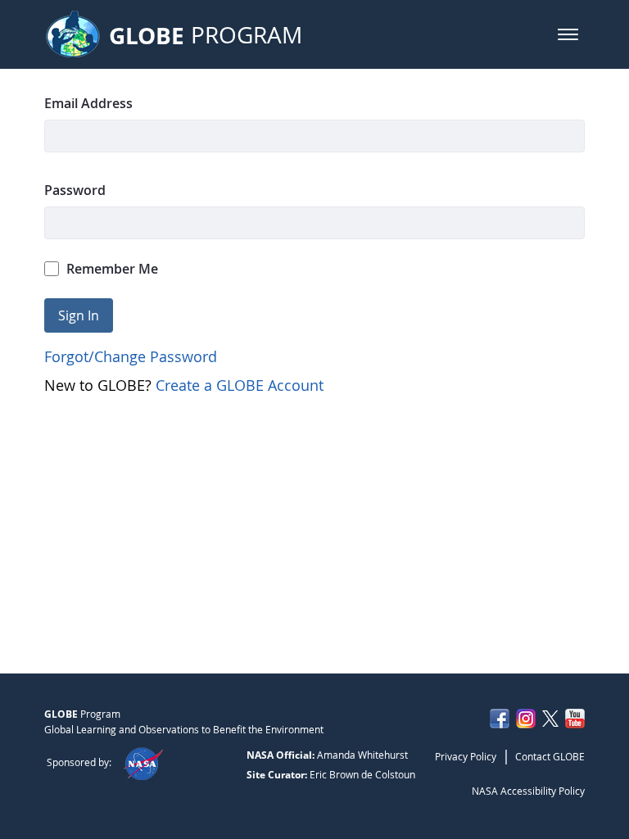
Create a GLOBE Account (240, 385)
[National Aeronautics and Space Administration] (143, 762)
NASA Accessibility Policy (528, 790)
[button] (568, 34)
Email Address (88, 103)
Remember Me (112, 269)
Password (75, 190)
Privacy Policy (465, 756)
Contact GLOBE (550, 756)
